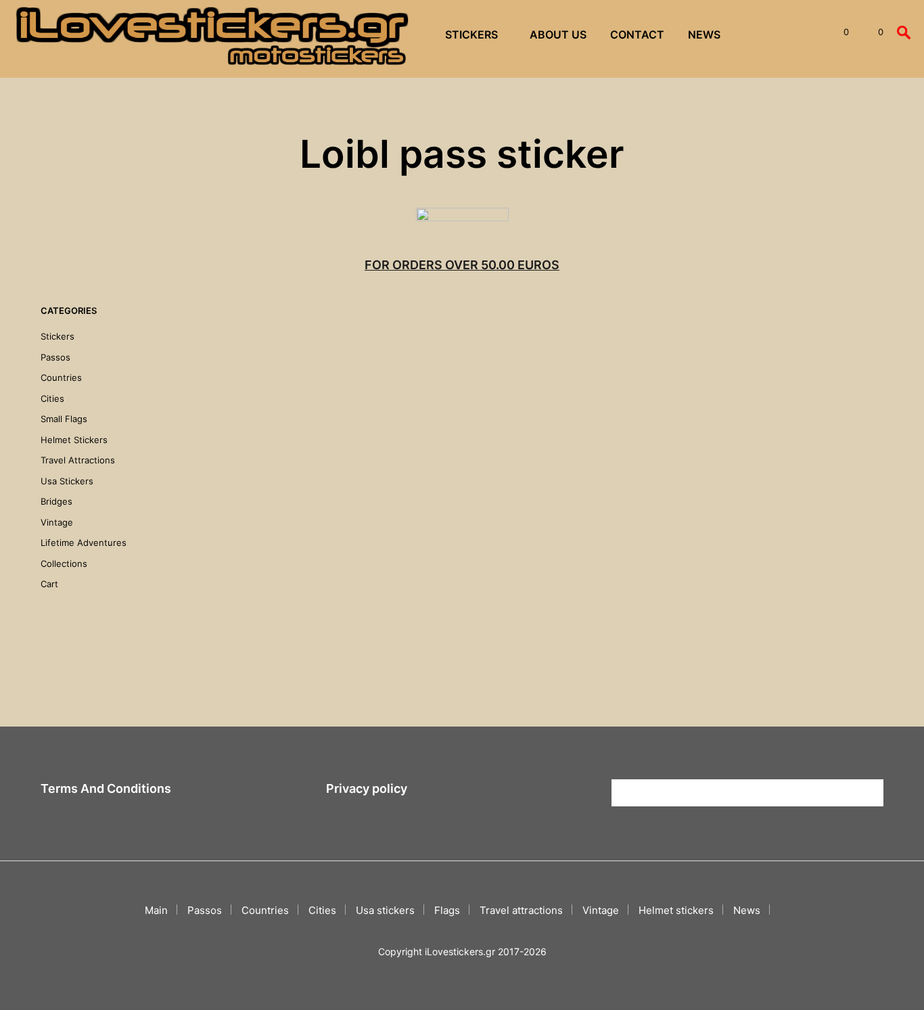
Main (156, 910)
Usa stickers (67, 481)
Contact (637, 34)
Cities (52, 398)
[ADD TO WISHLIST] (246, 442)
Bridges (56, 501)
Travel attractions (78, 460)
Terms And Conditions (106, 788)
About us (558, 34)
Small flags (64, 418)
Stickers (471, 34)
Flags (447, 910)
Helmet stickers (74, 439)
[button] (838, 32)
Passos (55, 357)
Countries (61, 377)
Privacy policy (366, 788)
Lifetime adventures (83, 542)
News (704, 34)
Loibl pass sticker (224, 481)
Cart (49, 583)
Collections (64, 563)
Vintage (57, 522)
